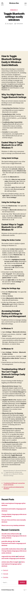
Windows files (14, 3)
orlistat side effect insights (10, 562)
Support (11, 23)
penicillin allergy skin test (9, 541)
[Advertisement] (14, 36)
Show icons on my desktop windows (13, 525)
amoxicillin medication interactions (12, 549)
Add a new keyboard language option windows (13, 564)
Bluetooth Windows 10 (9, 470)
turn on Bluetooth (13, 474)
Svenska (5, 577)
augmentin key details (8, 556)
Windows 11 (14, 10)
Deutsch (5, 570)
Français (5, 574)
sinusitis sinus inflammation (10, 534)
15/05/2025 (20, 23)
